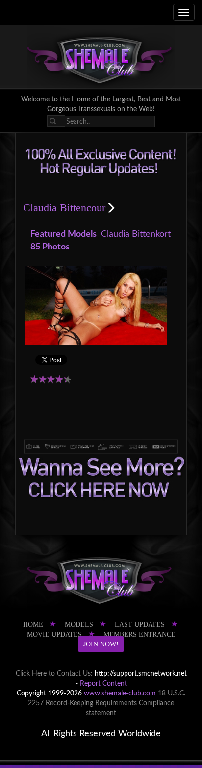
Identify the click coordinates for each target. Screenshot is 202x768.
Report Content (103, 683)
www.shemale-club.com (120, 693)
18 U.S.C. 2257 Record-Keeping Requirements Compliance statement (106, 703)
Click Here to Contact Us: (54, 673)
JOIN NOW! (101, 644)
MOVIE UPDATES (54, 634)
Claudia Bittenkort (136, 234)
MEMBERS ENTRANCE (139, 634)
